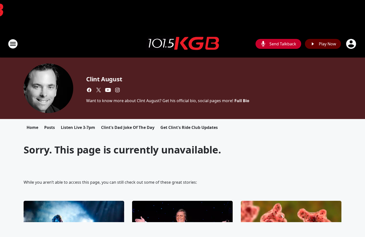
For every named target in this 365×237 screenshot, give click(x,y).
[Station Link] (182, 44)
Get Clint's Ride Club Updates (189, 127)
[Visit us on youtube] (108, 90)
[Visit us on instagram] (117, 90)
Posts (49, 127)
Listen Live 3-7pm (78, 127)
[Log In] (351, 44)
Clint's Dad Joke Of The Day (127, 127)
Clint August (104, 79)
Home (32, 127)
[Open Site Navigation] (13, 44)
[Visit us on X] (99, 90)
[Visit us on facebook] (89, 90)
